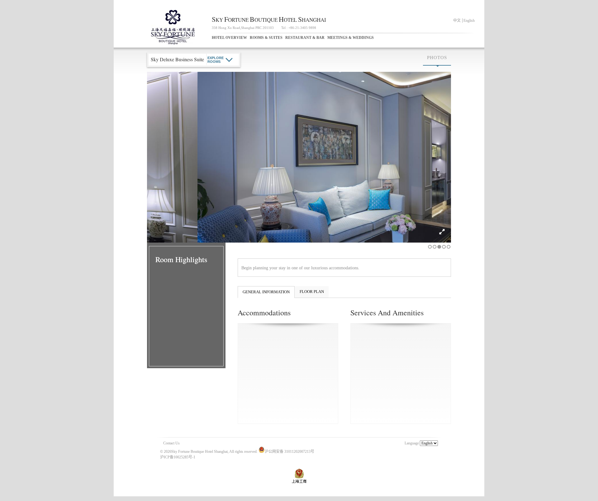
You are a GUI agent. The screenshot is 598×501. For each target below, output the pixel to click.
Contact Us (171, 443)
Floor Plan (312, 291)
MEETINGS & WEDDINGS (350, 37)
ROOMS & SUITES (266, 37)
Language (412, 443)
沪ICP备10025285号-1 (177, 457)
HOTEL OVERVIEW (229, 37)
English (469, 20)
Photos (437, 57)
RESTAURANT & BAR (305, 37)
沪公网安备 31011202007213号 (289, 451)
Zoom (442, 231)
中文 (457, 20)
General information (266, 292)
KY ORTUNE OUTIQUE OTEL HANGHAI (269, 19)
